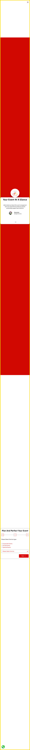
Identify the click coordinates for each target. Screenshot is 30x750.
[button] (27, 2)
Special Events (7, 547)
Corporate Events (7, 543)
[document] (15, 375)
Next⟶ (24, 556)
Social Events (6, 545)
